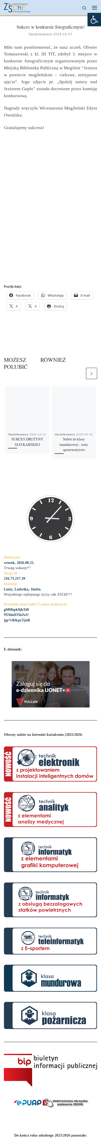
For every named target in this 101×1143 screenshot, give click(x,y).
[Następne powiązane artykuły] (91, 373)
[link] (94, 19)
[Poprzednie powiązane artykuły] (79, 373)
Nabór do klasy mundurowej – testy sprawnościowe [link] (74, 444)
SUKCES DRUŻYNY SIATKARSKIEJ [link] (27, 442)
